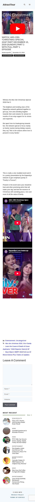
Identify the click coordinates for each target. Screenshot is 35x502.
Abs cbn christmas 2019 (13, 343)
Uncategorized (19, 55)
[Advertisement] (17, 80)
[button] (24, 4)
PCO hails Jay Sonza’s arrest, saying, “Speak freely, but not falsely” (19, 440)
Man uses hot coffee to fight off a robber (18, 471)
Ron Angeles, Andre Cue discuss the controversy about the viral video (19, 451)
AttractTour (9, 4)
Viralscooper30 (6, 52)
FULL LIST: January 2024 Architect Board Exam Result (18, 422)
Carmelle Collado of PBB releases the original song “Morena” (19, 461)
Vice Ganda (27, 343)
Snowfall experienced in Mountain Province (19, 431)
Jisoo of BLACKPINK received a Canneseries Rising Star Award (18, 481)
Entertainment (7, 55)
